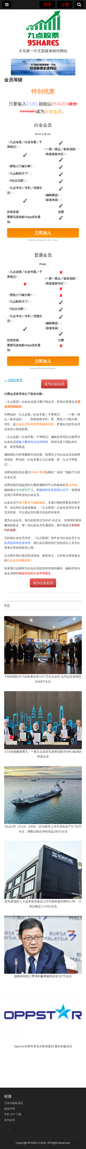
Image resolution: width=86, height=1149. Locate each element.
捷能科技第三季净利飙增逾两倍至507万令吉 (44, 976)
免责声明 (9, 1109)
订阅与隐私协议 (13, 1103)
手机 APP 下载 (12, 1114)
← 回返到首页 (13, 380)
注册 (65, 4)
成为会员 (9, 1120)
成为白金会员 (54, 384)
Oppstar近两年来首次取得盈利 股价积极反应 (43, 1046)
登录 (47, 4)
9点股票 (41, 1143)
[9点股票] (43, 28)
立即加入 (43, 233)
